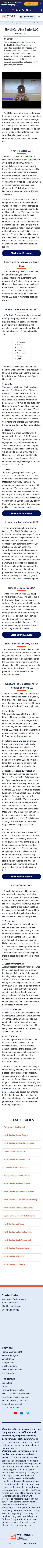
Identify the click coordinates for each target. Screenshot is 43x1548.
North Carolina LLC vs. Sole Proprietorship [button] (20, 1199)
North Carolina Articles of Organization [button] (19, 1143)
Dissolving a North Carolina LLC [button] (16, 1167)
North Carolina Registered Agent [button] (16, 1248)
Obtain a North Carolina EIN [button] (14, 1151)
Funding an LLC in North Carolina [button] (17, 1175)
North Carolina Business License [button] (17, 1183)
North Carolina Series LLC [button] (14, 1256)
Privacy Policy (12, 1543)
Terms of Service (29, 1543)
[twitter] (28, 1413)
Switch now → (31, 4)
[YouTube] (15, 1413)
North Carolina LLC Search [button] (14, 1264)
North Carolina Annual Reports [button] (16, 1135)
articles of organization (17, 550)
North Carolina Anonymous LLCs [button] (17, 1159)
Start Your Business (21, 253)
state (26, 296)
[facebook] (21, 1413)
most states (34, 424)
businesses (27, 47)
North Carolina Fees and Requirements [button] (19, 1191)
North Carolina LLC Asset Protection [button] (18, 1232)
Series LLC (9, 45)
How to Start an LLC (21, 33)
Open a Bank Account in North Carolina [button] (19, 1216)
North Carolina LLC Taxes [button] (14, 1224)
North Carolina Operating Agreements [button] (18, 1208)
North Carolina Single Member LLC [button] (17, 1240)
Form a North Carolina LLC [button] (14, 1127)
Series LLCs (8, 1088)
